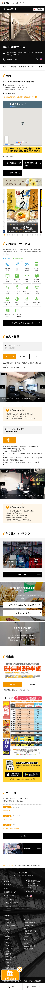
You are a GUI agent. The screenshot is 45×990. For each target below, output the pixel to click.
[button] (4, 235)
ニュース (7, 881)
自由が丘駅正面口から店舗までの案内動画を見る (19, 97)
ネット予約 (7, 906)
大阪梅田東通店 (29, 949)
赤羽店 (7, 945)
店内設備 (13, 67)
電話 (12, 986)
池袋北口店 (8, 948)
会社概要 (6, 981)
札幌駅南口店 (9, 922)
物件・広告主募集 (35, 981)
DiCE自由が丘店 (9, 9)
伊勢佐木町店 (28, 934)
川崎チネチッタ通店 (30, 922)
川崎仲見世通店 (29, 925)
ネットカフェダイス (8, 865)
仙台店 (7, 932)
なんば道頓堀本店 (29, 946)
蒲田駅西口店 (9, 968)
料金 (40, 67)
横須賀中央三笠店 (29, 939)
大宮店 (7, 939)
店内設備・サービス (10, 892)
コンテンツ (31, 67)
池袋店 (7, 951)
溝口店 (26, 928)
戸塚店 (26, 936)
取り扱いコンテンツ (10, 895)
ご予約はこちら (35, 986)
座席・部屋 (22, 67)
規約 (12, 981)
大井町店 (8, 962)
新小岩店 (8, 954)
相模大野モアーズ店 (30, 931)
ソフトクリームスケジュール (13, 903)
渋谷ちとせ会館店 (10, 957)
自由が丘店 (8, 959)
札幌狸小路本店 (10, 925)
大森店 (7, 965)
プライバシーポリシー (22, 981)
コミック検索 (8, 899)
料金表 (6, 888)
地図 (4, 67)
